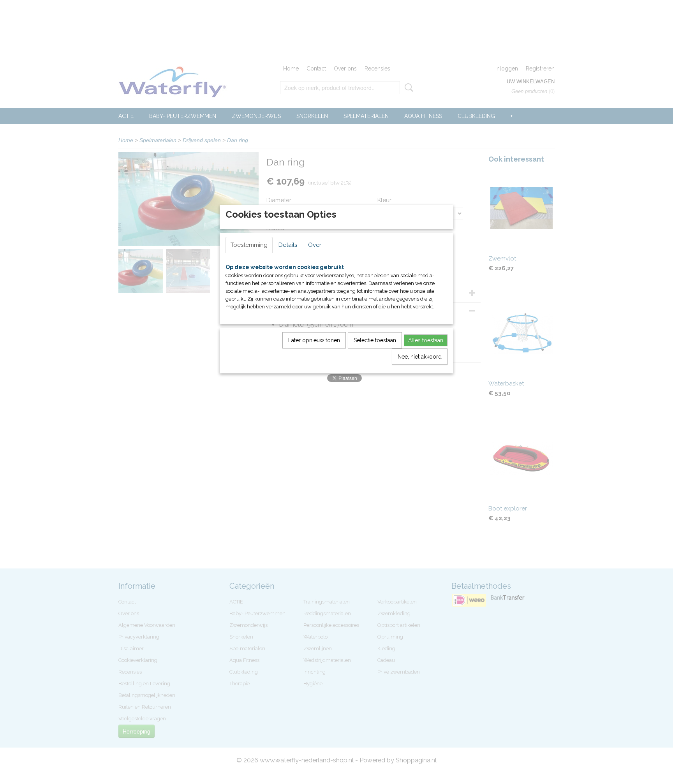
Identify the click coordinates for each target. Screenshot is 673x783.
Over (314, 244)
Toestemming (249, 244)
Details (287, 244)
